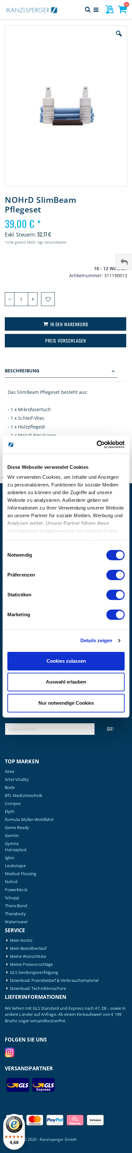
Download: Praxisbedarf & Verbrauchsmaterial (54, 980)
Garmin (12, 836)
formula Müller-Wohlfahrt (29, 819)
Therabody (15, 914)
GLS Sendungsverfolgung (34, 972)
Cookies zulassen (66, 661)
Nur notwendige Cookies (66, 703)
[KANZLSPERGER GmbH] (32, 9)
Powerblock (16, 890)
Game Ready (17, 827)
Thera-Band (16, 906)
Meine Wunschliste (28, 956)
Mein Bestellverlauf (28, 948)
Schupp (12, 898)
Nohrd (11, 882)
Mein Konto (21, 940)
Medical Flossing (20, 874)
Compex (13, 803)
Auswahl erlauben (66, 681)
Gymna (12, 844)
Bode (10, 787)
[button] (119, 38)
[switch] (115, 575)
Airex (9, 771)
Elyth (9, 811)
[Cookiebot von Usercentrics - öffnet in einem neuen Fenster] (97, 444)
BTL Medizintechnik (23, 795)
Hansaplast (16, 850)
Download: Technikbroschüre (38, 988)
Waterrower (16, 922)
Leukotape (15, 866)
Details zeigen (96, 640)
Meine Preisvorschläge (31, 964)
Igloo (9, 858)
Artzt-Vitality (17, 779)
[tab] (66, 371)
